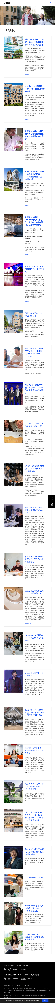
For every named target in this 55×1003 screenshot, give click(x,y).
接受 (45, 1000)
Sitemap (27, 985)
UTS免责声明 (19, 985)
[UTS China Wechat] (5, 969)
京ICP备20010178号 (35, 995)
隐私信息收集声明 (8, 985)
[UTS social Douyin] (29, 978)
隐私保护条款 (36, 1000)
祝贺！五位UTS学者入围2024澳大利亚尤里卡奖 (34, 269)
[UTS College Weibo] (9, 978)
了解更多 (27, 74)
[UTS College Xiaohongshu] (23, 978)
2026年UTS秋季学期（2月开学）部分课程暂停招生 (35, 89)
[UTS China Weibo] (16, 978)
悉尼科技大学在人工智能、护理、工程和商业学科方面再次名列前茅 (34, 42)
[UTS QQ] (16, 969)
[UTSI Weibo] (9, 969)
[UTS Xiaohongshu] (23, 969)
